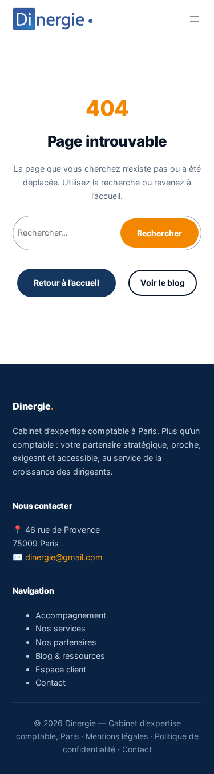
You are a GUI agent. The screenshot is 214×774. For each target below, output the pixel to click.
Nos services (60, 628)
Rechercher (159, 233)
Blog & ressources (70, 655)
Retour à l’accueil (66, 282)
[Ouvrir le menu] (194, 19)
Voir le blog (162, 282)
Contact (50, 682)
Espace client (60, 669)
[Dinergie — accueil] (52, 18)
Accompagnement (70, 615)
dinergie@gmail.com (64, 557)
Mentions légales (117, 736)
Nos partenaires (65, 642)
